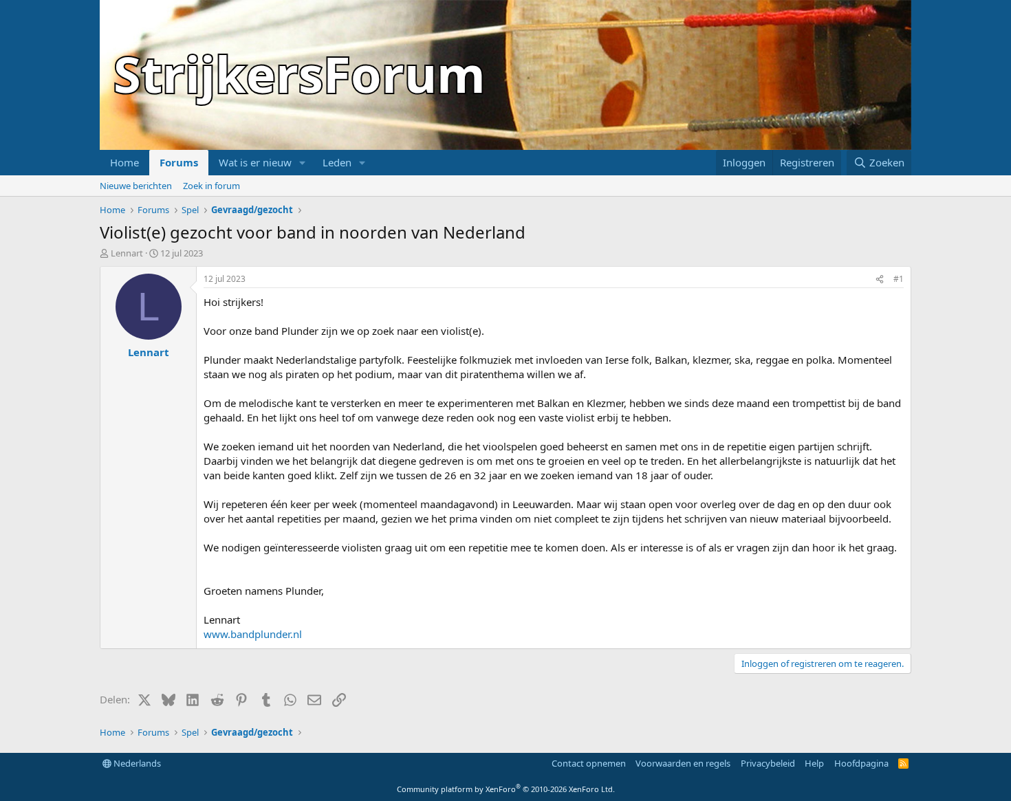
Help (814, 763)
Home (124, 162)
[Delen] (880, 279)
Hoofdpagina (861, 763)
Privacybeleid (768, 763)
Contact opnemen (589, 763)
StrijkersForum (299, 73)
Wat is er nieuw (255, 162)
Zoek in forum (211, 185)
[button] (302, 162)
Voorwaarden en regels (682, 763)
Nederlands (136, 763)
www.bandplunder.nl (253, 634)
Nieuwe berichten (136, 185)
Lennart (127, 253)
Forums (179, 162)
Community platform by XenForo (506, 789)
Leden (337, 162)
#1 (898, 279)
